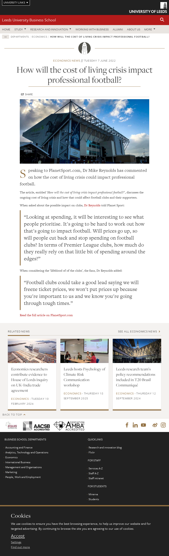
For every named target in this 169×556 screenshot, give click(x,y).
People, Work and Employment (23, 477)
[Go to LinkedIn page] (135, 425)
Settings (16, 542)
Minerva (93, 494)
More (148, 29)
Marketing (11, 472)
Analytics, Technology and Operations (26, 452)
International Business (17, 462)
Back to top (12, 414)
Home (6, 29)
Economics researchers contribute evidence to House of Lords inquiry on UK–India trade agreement (29, 379)
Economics (39, 36)
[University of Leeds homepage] (148, 7)
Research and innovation (49, 29)
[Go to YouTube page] (143, 425)
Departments (20, 36)
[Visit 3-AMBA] (67, 425)
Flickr (92, 452)
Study (18, 29)
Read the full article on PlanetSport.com (46, 315)
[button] (162, 20)
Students (94, 499)
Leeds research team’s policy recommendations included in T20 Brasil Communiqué (135, 377)
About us (133, 29)
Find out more (20, 547)
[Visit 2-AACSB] (35, 425)
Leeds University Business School (29, 20)
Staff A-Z (94, 473)
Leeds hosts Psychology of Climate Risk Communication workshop (84, 377)
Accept (18, 535)
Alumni (118, 29)
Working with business (92, 29)
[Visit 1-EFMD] (11, 425)
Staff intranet (96, 478)
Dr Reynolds (92, 205)
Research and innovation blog (105, 447)
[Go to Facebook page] (126, 425)
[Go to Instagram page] (163, 425)
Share (29, 94)
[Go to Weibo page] (155, 425)
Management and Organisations (23, 467)
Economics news (66, 60)
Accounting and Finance (19, 447)
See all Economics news (137, 331)
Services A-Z (96, 468)
